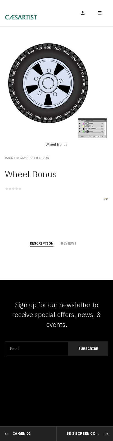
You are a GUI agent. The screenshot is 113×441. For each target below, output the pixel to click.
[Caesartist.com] (21, 13)
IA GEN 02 (22, 433)
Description (41, 243)
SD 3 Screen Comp (83, 433)
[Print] (106, 194)
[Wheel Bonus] (56, 84)
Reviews (69, 243)
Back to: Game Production (27, 158)
